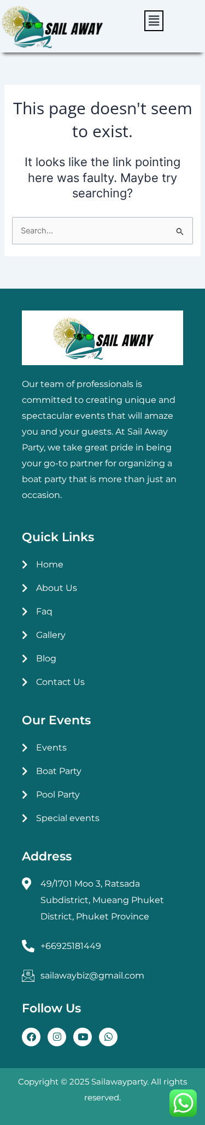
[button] (153, 20)
